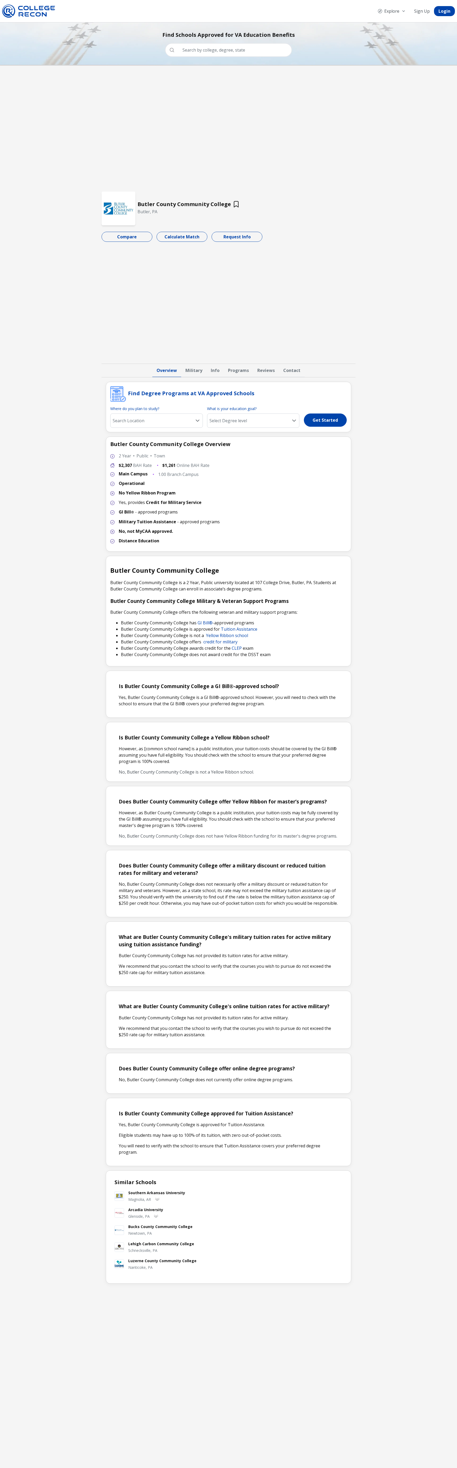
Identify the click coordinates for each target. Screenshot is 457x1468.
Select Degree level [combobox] (228, 421)
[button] (294, 420)
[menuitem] (392, 11)
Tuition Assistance (239, 629)
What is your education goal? (232, 408)
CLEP (237, 648)
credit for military (220, 642)
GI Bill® (205, 623)
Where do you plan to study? (134, 408)
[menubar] (414, 11)
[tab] (166, 370)
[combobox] (230, 50)
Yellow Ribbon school (227, 635)
